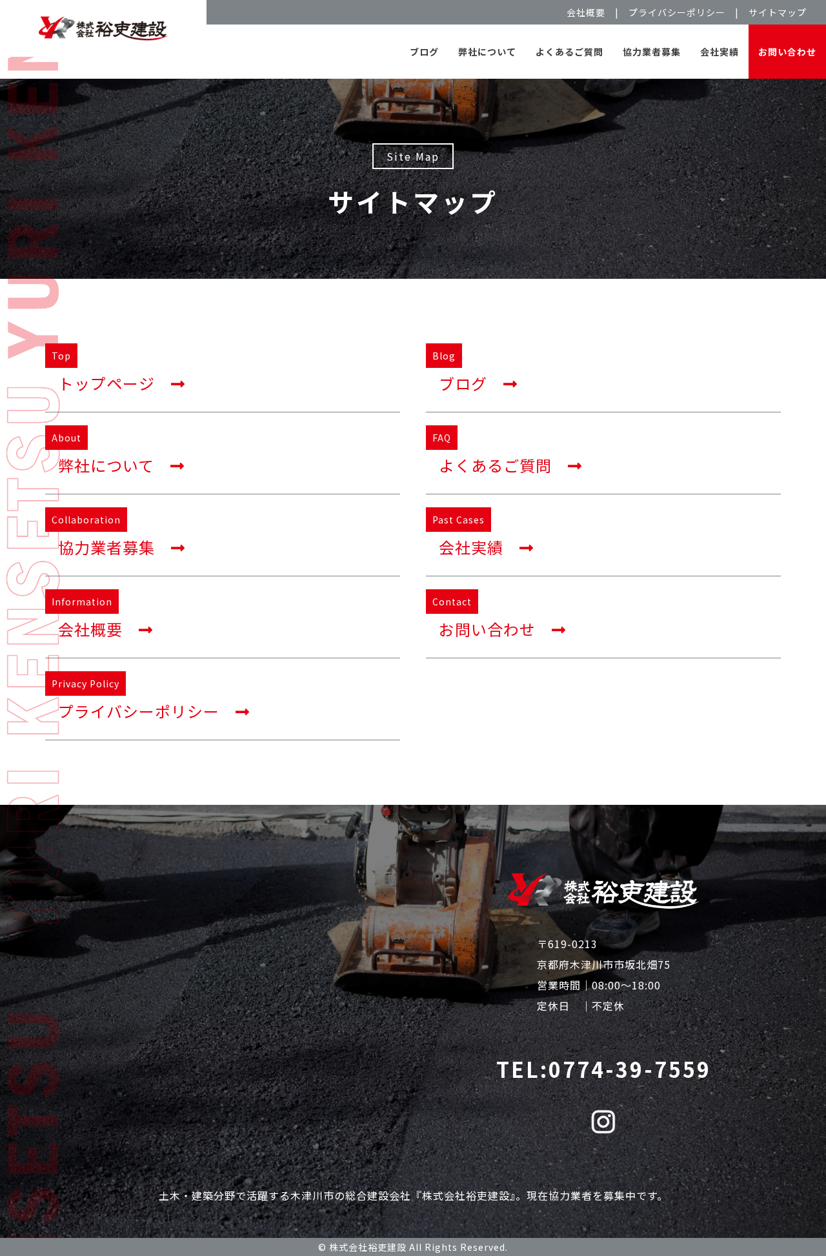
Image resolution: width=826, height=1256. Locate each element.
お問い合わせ (787, 51)
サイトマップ (778, 12)
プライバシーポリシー (677, 12)
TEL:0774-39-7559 (603, 1069)
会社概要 (586, 12)
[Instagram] (603, 1124)
